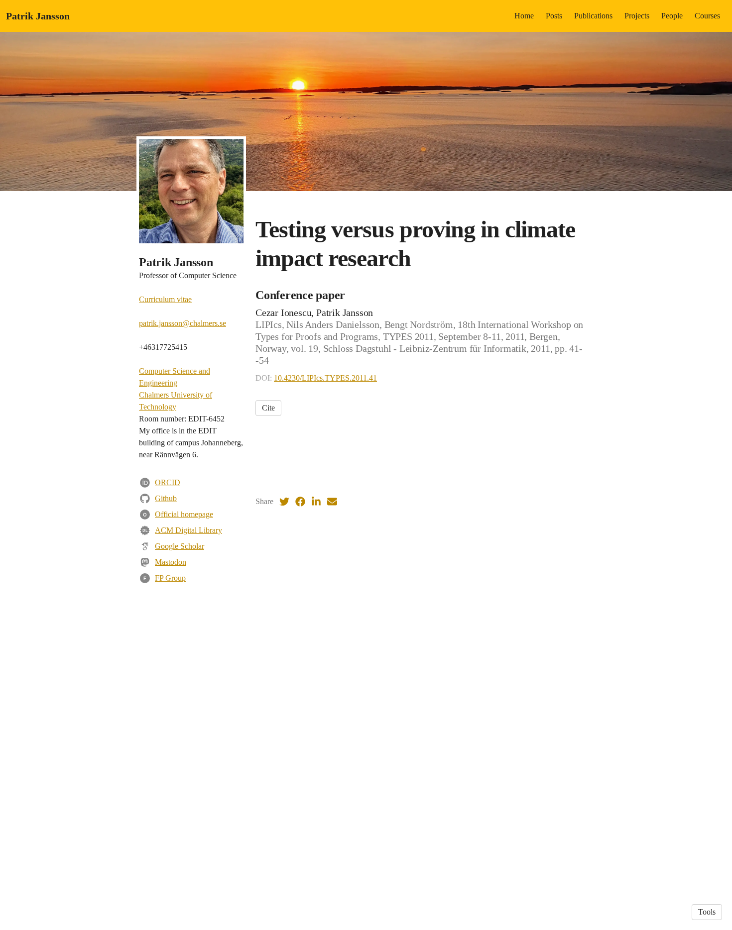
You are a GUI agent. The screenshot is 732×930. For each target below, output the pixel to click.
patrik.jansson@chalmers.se (182, 323)
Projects (636, 15)
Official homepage (184, 514)
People (672, 15)
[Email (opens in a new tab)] (332, 502)
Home (524, 15)
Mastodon (170, 562)
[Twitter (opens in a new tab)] (284, 502)
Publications (593, 15)
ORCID (167, 482)
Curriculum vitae (165, 299)
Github (166, 498)
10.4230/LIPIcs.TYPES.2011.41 (325, 378)
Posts (554, 15)
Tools (707, 912)
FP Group (170, 578)
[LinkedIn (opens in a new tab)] (316, 502)
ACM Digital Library (188, 530)
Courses (707, 15)
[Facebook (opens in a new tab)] (300, 502)
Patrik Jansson (38, 15)
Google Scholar (179, 546)
